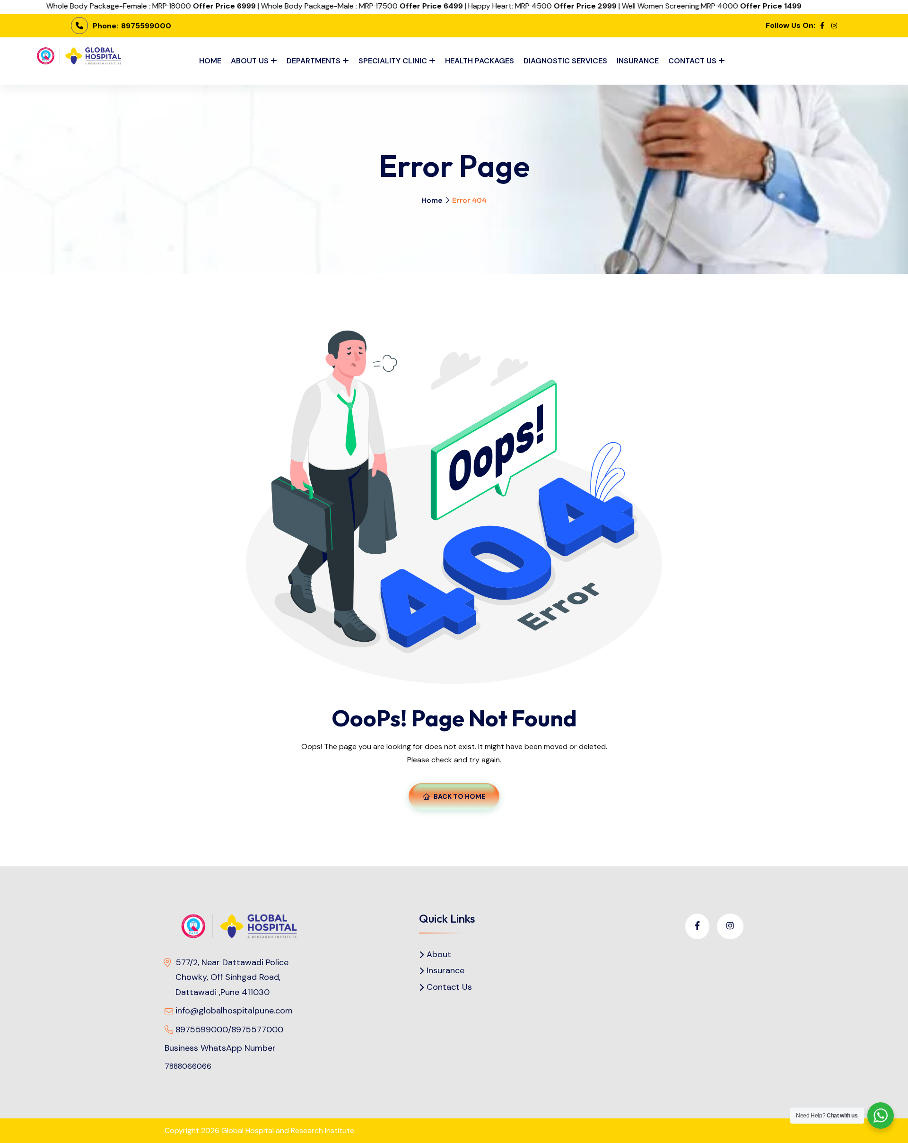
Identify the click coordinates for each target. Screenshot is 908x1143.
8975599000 (145, 26)
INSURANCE (638, 61)
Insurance (445, 970)
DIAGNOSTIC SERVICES (565, 61)
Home (431, 200)
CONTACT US (692, 61)
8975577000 (257, 1029)
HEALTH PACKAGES (479, 61)
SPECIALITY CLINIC (392, 61)
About (439, 954)
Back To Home (459, 796)
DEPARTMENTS (313, 61)
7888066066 (188, 1066)
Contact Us (449, 987)
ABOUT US (250, 61)
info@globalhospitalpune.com (234, 1010)
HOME (210, 61)
